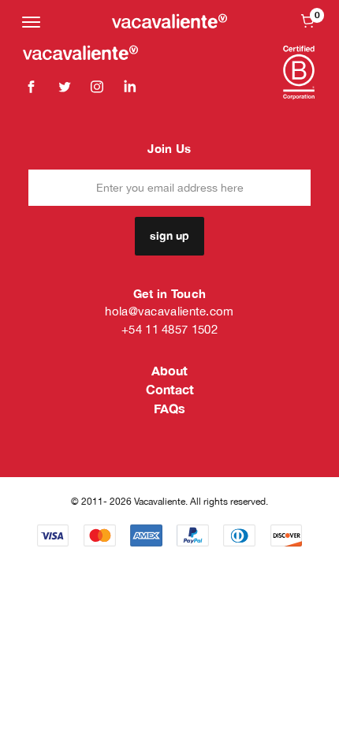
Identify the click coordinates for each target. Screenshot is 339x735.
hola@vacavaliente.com (169, 311)
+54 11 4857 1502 (169, 329)
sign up (169, 235)
